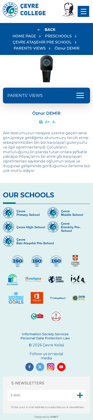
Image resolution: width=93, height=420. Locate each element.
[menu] (83, 11)
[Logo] (24, 16)
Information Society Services (45, 334)
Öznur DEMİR (67, 48)
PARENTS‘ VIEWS (30, 48)
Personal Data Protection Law (45, 338)
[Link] (41, 122)
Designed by (46, 416)
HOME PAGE (24, 36)
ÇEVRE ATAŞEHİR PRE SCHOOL (42, 42)
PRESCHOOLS (58, 36)
